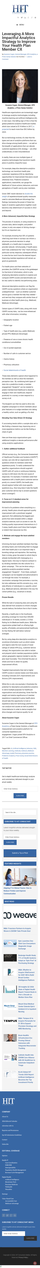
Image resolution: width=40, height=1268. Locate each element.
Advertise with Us (7, 1126)
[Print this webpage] (17, 65)
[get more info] (36, 18)
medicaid (17, 751)
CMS (34, 748)
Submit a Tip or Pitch (20, 853)
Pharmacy (18, 753)
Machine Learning (8, 751)
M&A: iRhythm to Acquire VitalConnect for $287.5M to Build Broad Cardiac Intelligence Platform (26, 975)
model (12, 753)
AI (11, 748)
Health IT (5, 1160)
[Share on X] (7, 65)
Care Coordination (11, 1163)
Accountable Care (11, 1201)
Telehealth (8, 1187)
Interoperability (10, 1167)
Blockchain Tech (10, 1182)
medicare (24, 751)
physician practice (28, 753)
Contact (4, 1140)
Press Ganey (20, 756)
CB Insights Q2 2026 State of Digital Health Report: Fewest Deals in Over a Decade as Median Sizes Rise (27, 992)
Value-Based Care (8, 1199)
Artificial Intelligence (19, 748)
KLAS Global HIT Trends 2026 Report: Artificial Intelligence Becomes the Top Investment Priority (26, 1077)
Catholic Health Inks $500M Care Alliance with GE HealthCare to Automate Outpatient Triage (26, 1060)
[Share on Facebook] (10, 65)
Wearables (8, 1189)
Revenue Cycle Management (14, 1172)
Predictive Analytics (8, 756)
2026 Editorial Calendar (9, 1121)
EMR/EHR (8, 1165)
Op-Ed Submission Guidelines (12, 1135)
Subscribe (5, 1144)
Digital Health (6, 1177)
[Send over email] (14, 65)
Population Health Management (15, 1170)
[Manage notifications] (35, 1263)
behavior (29, 748)
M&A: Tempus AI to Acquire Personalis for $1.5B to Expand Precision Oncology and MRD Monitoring (27, 1023)
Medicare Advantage (12, 1203)
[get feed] (19, 18)
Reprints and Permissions (10, 1130)
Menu (21, 25)
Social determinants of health (15, 370)
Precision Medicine (11, 1184)
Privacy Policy (23, 1257)
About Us (5, 1116)
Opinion (4, 1156)
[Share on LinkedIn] (3, 65)
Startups (5, 1194)
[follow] (22, 18)
